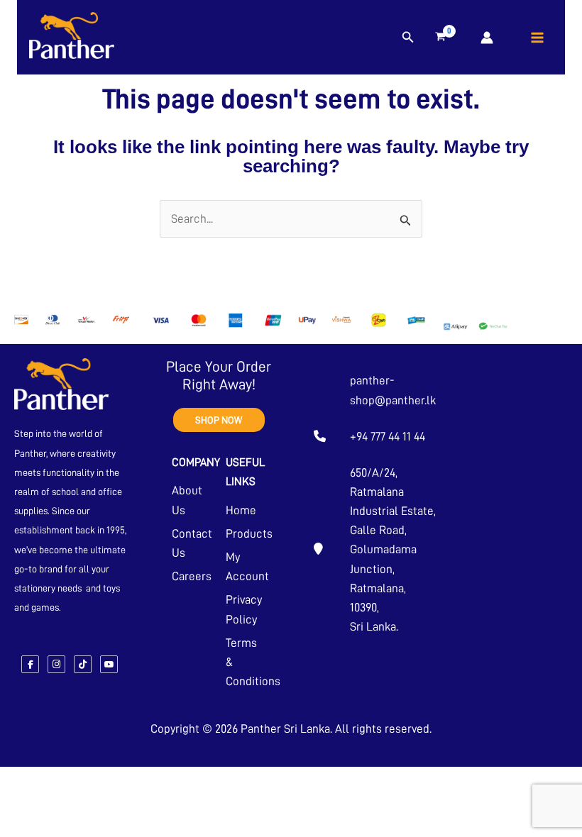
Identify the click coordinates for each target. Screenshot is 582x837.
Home (241, 510)
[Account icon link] (487, 37)
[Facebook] (30, 664)
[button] (408, 37)
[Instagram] (56, 664)
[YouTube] (109, 664)
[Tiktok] (83, 664)
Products (249, 534)
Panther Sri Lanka (285, 729)
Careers (192, 576)
